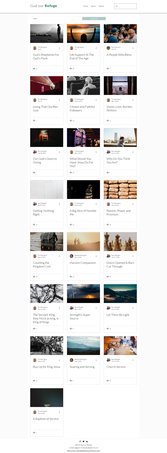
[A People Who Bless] (120, 33)
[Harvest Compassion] (83, 241)
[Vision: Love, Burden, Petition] (120, 85)
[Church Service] (120, 345)
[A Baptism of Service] (46, 397)
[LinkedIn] (87, 441)
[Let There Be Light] (120, 293)
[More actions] (60, 48)
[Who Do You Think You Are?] (120, 137)
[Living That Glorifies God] (46, 85)
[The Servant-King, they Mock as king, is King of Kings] (46, 293)
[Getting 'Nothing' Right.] (46, 189)
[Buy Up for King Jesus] (46, 345)
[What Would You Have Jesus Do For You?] (83, 137)
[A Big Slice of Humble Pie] (83, 189)
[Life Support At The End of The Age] (83, 33)
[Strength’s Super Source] (83, 293)
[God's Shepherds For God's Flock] (46, 33)
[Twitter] (83, 441)
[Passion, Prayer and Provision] (120, 189)
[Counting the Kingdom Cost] (46, 241)
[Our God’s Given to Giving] (46, 137)
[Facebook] (80, 441)
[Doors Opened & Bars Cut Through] (120, 241)
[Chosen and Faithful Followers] (83, 85)
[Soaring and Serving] (83, 345)
